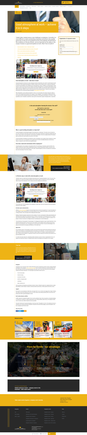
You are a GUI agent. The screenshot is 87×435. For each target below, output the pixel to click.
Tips (30, 7)
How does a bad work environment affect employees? (27, 53)
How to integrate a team (30, 267)
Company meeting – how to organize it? (23, 258)
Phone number (62, 45)
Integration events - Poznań (48, 416)
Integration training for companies (31, 422)
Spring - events (63, 6)
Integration (28, 6)
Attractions (36, 2)
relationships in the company (39, 90)
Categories (17, 409)
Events (27, 409)
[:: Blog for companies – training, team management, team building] (18, 2)
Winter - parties (40, 6)
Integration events (47, 409)
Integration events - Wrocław (49, 414)
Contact (40, 2)
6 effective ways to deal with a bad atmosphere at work (27, 55)
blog (17, 6)
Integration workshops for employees (32, 418)
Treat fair (19, 57)
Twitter (20, 311)
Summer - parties (55, 6)
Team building (22, 6)
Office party (34, 6)
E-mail (36, 115)
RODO (63, 418)
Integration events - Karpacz (49, 412)
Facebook (17, 311)
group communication (23, 210)
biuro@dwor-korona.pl (64, 402)
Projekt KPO (64, 416)
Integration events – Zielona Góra (49, 420)
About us (63, 412)
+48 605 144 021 (63, 400)
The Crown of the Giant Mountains (23, 428)
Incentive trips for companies (30, 420)
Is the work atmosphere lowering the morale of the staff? (27, 48)
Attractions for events (24, 7)
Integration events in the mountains (50, 422)
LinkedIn (22, 311)
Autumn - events (48, 6)
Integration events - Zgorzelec (49, 418)
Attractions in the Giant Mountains (31, 414)
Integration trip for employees (30, 416)
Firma (63, 409)
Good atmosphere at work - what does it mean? (25, 46)
